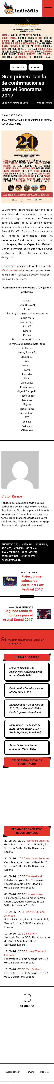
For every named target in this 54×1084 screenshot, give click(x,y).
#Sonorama (28, 556)
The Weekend (34, 876)
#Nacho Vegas (10, 556)
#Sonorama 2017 (11, 560)
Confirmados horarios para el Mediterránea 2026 (26, 690)
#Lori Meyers (30, 552)
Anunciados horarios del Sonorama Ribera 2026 (23, 747)
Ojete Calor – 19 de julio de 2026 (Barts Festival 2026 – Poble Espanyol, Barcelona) (25, 729)
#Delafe (6, 548)
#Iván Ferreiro (10, 552)
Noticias (35, 67)
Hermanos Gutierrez (37, 841)
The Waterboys (34, 894)
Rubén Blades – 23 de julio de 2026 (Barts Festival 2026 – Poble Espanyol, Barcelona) (26, 708)
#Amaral (27, 544)
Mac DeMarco (34, 969)
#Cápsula (41, 544)
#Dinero (19, 548)
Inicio (4, 115)
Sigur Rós (31, 934)
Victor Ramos (12, 496)
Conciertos (18, 67)
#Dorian (31, 548)
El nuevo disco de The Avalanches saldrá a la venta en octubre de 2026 (25, 671)
